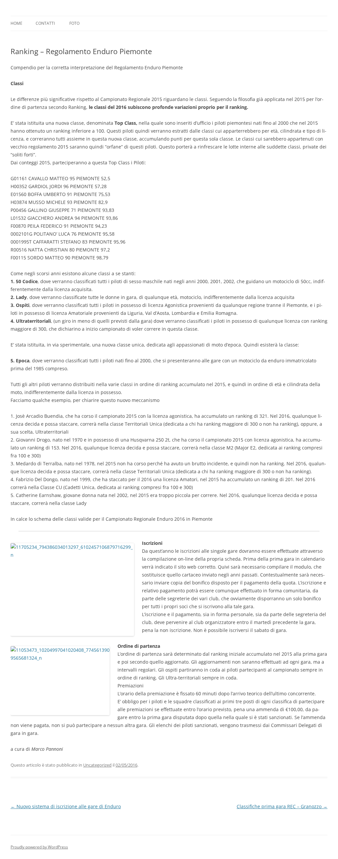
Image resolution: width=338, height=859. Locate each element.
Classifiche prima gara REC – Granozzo (282, 806)
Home (16, 23)
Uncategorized (97, 765)
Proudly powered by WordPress (39, 847)
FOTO (74, 23)
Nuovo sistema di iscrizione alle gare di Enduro (66, 806)
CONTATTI (45, 23)
